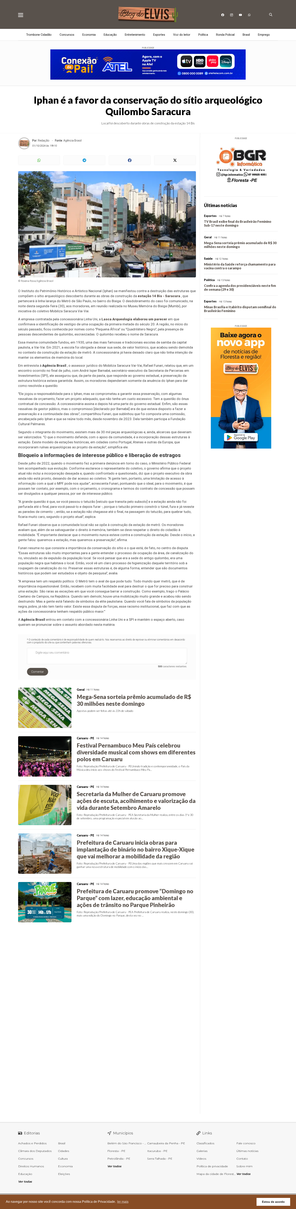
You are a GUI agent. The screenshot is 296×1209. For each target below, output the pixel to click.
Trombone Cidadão (39, 34)
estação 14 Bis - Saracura (159, 296)
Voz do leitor (181, 34)
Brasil (246, 34)
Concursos (67, 34)
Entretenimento (135, 34)
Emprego (264, 34)
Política (203, 34)
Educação (110, 34)
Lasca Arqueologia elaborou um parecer (134, 319)
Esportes (159, 34)
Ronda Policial (225, 34)
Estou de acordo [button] (273, 1201)
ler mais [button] (122, 1201)
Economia (89, 34)
